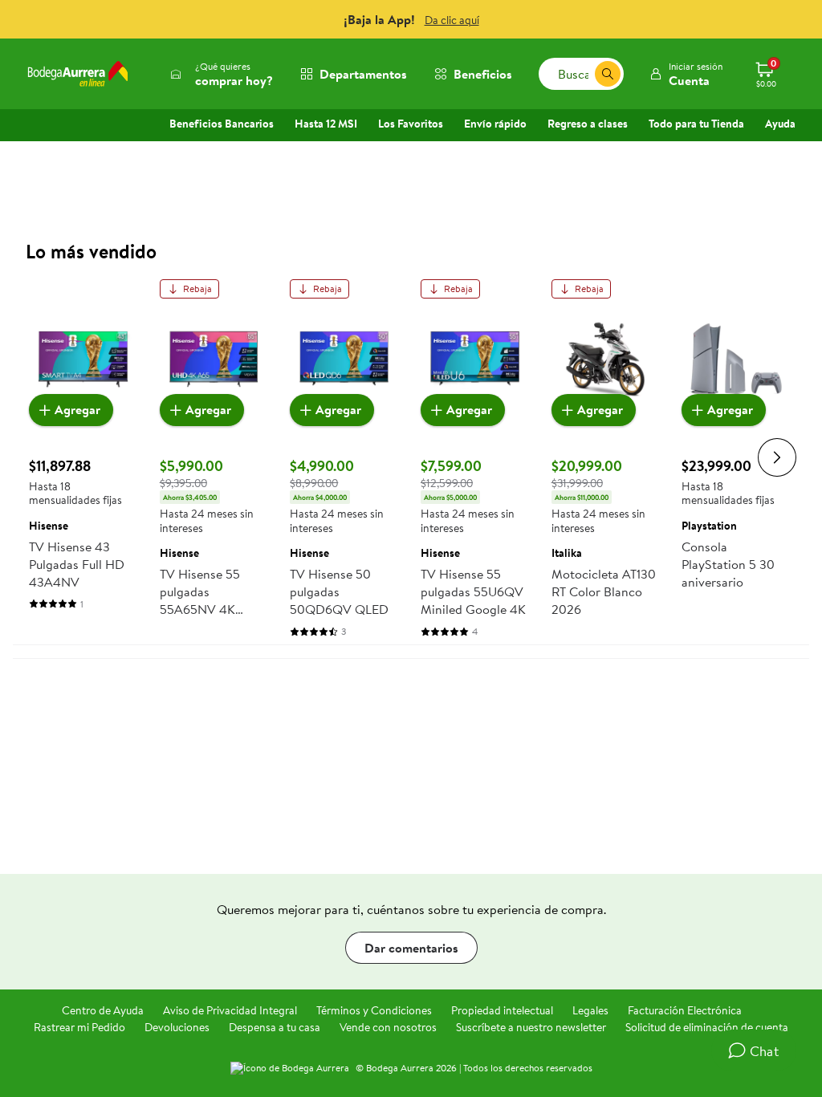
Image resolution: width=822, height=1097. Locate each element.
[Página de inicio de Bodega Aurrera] (78, 74)
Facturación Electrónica (685, 1010)
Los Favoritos (410, 124)
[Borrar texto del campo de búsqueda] (582, 74)
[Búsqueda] (608, 74)
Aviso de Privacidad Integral (230, 1010)
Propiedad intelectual (502, 1010)
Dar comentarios (411, 948)
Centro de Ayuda (103, 1010)
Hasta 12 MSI (326, 124)
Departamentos (363, 74)
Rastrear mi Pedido (79, 1027)
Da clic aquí (452, 20)
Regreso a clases (587, 124)
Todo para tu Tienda (696, 124)
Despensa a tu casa (274, 1027)
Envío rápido (495, 124)
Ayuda (780, 124)
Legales (590, 1010)
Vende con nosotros (388, 1027)
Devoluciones (177, 1027)
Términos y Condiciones (374, 1010)
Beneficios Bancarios (221, 124)
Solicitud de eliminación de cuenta (706, 1027)
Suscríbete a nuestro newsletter (531, 1027)
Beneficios (483, 74)
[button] (686, 74)
